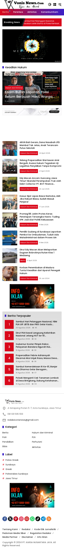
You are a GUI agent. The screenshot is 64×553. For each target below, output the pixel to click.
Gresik (9, 469)
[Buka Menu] (55, 4)
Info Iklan (42, 537)
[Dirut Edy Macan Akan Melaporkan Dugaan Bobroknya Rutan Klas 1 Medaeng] (9, 255)
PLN (33, 437)
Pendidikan (8, 441)
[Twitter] (10, 518)
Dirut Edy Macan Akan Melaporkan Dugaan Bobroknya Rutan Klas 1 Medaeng (38, 252)
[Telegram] (43, 518)
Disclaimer (27, 537)
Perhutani (37, 441)
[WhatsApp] (32, 518)
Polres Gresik (12, 460)
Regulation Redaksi (40, 533)
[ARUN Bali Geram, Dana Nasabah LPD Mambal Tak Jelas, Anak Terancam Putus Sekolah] (9, 148)
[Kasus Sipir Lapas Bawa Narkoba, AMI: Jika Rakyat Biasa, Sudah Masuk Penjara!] (9, 202)
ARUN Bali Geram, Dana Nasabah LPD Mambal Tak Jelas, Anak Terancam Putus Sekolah (40, 145)
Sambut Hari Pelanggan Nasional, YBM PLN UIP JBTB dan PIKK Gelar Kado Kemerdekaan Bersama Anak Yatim (36, 323)
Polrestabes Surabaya (17, 473)
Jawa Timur (12, 478)
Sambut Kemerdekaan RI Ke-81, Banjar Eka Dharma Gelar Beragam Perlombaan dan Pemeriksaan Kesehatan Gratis (36, 368)
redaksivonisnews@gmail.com (23, 419)
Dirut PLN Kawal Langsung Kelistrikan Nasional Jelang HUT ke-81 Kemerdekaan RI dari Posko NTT (35, 334)
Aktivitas (36, 447)
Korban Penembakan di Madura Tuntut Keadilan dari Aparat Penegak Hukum (40, 270)
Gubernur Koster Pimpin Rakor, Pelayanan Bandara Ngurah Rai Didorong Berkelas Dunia (33, 346)
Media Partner (10, 537)
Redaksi (26, 529)
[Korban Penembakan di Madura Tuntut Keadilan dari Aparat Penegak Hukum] (9, 273)
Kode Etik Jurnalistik (45, 529)
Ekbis (4, 446)
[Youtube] (26, 518)
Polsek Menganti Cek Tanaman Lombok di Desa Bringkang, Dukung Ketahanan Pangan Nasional (37, 379)
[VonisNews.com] (23, 4)
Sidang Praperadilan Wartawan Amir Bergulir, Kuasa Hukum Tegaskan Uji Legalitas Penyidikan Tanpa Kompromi (40, 163)
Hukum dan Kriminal (14, 88)
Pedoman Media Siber (14, 533)
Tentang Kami (10, 529)
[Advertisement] (32, 126)
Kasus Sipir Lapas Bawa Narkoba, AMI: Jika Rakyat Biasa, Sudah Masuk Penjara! (40, 199)
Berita (22, 260)
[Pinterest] (15, 518)
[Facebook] (4, 518)
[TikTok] (37, 518)
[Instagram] (21, 518)
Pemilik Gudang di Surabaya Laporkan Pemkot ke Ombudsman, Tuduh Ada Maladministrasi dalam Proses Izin (40, 234)
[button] (49, 4)
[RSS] (48, 518)
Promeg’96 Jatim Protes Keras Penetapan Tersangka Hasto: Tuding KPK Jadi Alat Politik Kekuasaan (40, 216)
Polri (4, 437)
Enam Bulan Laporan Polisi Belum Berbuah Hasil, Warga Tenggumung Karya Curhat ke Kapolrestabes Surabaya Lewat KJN (31, 94)
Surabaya (10, 464)
